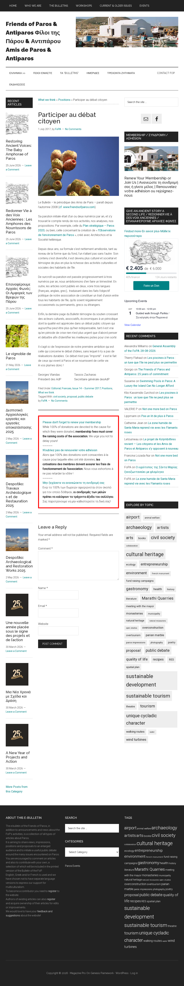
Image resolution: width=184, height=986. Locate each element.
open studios (131, 628)
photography (157, 642)
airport (132, 517)
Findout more (132, 231)
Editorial (56, 388)
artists (163, 527)
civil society (59, 396)
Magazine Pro (78, 973)
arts (129, 538)
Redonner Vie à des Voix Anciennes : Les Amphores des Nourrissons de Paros (19, 221)
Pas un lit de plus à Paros (157, 416)
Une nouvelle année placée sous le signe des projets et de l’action (18, 631)
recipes (158, 659)
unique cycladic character (141, 719)
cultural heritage (145, 554)
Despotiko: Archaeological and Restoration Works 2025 (19, 564)
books (142, 538)
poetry (171, 642)
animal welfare (152, 517)
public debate (85, 396)
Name (43, 588)
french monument (160, 573)
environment (136, 573)
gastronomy (137, 588)
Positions (64, 100)
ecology (130, 564)
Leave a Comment (16, 651)
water (152, 732)
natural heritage (135, 620)
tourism (147, 706)
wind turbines (136, 739)
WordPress (122, 973)
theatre (130, 706)
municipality (154, 614)
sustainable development (141, 680)
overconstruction (152, 627)
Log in (134, 973)
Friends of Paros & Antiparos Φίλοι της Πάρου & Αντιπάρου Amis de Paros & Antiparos (33, 41)
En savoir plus (150, 231)
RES (171, 659)
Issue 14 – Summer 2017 (86, 388)
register (52, 891)
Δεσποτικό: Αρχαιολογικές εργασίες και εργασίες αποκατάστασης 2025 (19, 421)
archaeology (139, 527)
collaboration (132, 546)
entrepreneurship (154, 564)
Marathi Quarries (157, 598)
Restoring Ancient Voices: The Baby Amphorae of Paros (19, 150)
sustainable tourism (148, 696)
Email (42, 606)
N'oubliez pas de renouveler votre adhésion (70, 450)
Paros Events (72, 865)
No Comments (73, 129)
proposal (72, 396)
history (170, 589)
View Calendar (132, 325)
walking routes (135, 731)
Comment (45, 548)
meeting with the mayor (140, 606)
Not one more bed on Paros (159, 409)
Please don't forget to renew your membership (72, 422)
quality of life (137, 659)
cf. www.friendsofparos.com (77, 207)
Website (43, 624)
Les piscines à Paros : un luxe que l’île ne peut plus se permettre (151, 397)
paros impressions (135, 642)
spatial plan (132, 667)
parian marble (155, 635)
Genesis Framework (102, 973)
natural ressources (158, 621)
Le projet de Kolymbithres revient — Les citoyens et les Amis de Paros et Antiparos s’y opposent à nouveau (151, 444)
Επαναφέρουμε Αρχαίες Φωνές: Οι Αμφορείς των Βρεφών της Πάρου (19, 293)
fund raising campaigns (140, 580)
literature (131, 598)
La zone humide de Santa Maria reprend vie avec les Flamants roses (151, 427)
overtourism (133, 635)
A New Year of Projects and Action (18, 757)
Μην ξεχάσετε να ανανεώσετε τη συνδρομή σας (74, 482)
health (157, 589)
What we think (47, 100)
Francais (66, 388)
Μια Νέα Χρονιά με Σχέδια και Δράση (18, 696)
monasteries (134, 613)
